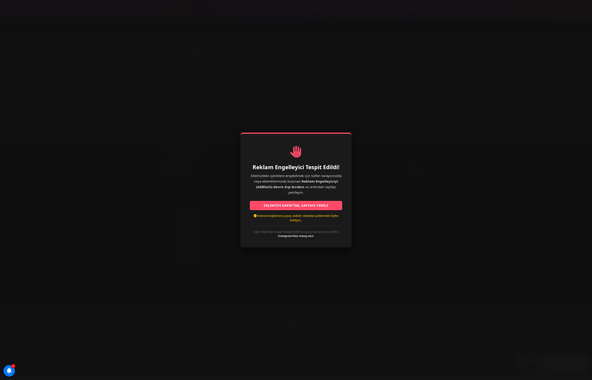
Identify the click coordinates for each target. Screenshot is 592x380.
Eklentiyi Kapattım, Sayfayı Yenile (296, 205)
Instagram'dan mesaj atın (296, 236)
